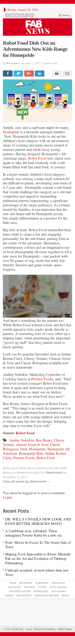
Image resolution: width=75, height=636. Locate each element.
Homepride (11, 131)
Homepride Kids (31, 453)
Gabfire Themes (65, 628)
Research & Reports (46, 595)
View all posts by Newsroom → (26, 481)
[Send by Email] (67, 73)
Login (7, 497)
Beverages (25, 582)
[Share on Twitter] (18, 73)
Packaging (14, 587)
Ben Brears (44, 440)
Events (42, 587)
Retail (66, 595)
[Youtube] (22, 15)
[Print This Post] (56, 73)
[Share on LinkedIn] (40, 73)
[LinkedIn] (17, 15)
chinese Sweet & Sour (32, 444)
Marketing (42, 582)
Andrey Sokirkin (21, 440)
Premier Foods (42, 378)
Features (29, 587)
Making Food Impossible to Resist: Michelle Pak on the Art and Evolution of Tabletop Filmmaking (38, 558)
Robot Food (37, 158)
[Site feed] (31, 15)
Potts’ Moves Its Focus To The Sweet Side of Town (38, 544)
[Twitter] (12, 15)
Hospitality (41, 591)
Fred (23, 448)
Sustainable (58, 591)
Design (10, 595)
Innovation (58, 582)
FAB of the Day (58, 587)
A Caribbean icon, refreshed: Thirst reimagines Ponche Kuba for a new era (33, 533)
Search (65, 15)
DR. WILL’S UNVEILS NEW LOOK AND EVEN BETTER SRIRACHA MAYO (38, 521)
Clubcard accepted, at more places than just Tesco (36, 572)
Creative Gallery (20, 591)
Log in (29, 628)
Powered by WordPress (45, 628)
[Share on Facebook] (8, 73)
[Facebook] (7, 15)
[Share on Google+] (29, 73)
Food (13, 582)
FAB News (17, 628)
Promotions (24, 595)
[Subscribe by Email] (27, 15)
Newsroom (11, 63)
